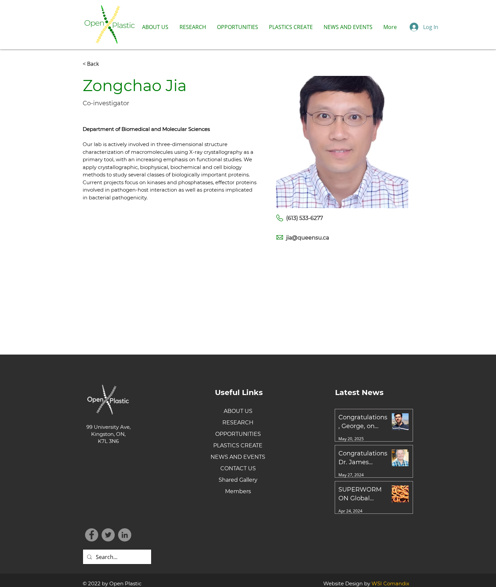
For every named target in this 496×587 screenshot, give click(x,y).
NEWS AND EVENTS (238, 457)
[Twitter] (108, 534)
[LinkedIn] (124, 534)
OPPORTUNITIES (238, 434)
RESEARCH (237, 422)
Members (238, 491)
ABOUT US (238, 411)
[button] (155, 27)
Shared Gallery (238, 480)
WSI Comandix (390, 583)
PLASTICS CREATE (238, 445)
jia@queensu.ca (307, 237)
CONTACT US (238, 468)
